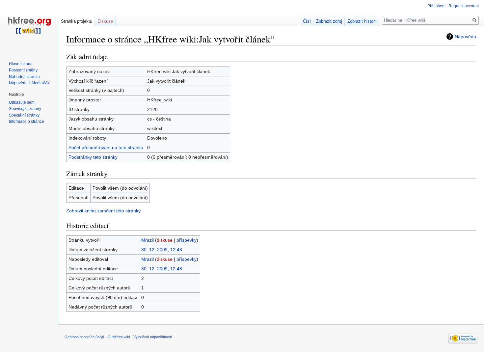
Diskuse (105, 21)
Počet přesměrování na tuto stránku (105, 147)
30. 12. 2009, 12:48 (161, 249)
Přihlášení (436, 6)
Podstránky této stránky (93, 157)
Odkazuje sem (22, 102)
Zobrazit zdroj (329, 21)
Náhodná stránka (24, 76)
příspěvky (186, 240)
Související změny (25, 108)
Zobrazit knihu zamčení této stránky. (104, 210)
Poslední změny (23, 70)
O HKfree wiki (119, 337)
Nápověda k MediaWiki (29, 83)
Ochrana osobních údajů (84, 337)
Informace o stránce (26, 121)
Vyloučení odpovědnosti (152, 337)
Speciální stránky (24, 115)
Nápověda (465, 36)
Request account (463, 6)
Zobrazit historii (362, 21)
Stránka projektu (76, 21)
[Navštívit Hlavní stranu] (29, 26)
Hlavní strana (21, 64)
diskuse (165, 240)
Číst (307, 21)
